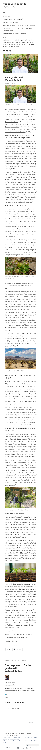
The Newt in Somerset (25, 105)
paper (32, 589)
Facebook (26, 625)
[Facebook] (7, 50)
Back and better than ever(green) (13, 19)
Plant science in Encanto (10, 22)
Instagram (17, 625)
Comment (30, 722)
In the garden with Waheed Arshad (14, 78)
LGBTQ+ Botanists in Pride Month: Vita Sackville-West (19, 25)
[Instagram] (10, 50)
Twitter (9, 625)
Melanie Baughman (29, 620)
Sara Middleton (20, 615)
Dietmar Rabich (28, 634)
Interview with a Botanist (21, 109)
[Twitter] (4, 50)
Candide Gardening (11, 122)
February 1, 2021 (9, 685)
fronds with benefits (14, 3)
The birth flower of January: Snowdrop (14, 34)
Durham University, (29, 164)
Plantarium (24, 638)
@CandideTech (24, 553)
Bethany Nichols (10, 683)
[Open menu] (4, 13)
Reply (6, 697)
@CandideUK (12, 553)
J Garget (15, 641)
